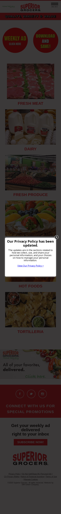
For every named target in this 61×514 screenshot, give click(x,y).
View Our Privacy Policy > (30, 265)
